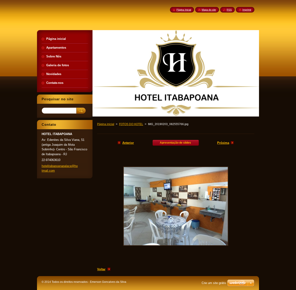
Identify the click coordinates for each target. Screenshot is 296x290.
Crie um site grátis (214, 283)
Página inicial (105, 124)
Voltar (101, 269)
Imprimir (246, 9)
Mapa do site (209, 9)
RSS (229, 9)
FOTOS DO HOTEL (131, 124)
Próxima (223, 143)
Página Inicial (183, 9)
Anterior (128, 143)
